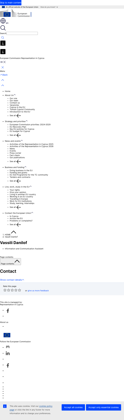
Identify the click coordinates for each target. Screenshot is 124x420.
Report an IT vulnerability (16, 387)
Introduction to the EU (20, 112)
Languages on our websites (17, 389)
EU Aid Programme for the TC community (29, 175)
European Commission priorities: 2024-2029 (30, 124)
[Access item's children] (15, 94)
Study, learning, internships (22, 203)
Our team (14, 100)
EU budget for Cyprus (20, 131)
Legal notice (10, 395)
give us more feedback (38, 290)
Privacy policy (11, 393)
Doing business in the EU (21, 170)
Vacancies (14, 105)
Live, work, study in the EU (17, 187)
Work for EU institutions (21, 201)
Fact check (15, 155)
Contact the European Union (18, 213)
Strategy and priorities (15, 121)
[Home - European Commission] (17, 13)
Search (3, 33)
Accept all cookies (73, 407)
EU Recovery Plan (18, 127)
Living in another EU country (23, 194)
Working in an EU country (21, 196)
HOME (8, 234)
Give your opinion (18, 192)
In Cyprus (14, 216)
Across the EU (16, 218)
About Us (9, 95)
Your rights (15, 190)
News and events (13, 141)
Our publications (17, 157)
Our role (13, 98)
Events (13, 151)
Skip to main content (10, 2)
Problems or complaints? (21, 221)
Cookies (8, 391)
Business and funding (14, 167)
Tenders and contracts (20, 177)
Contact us (15, 103)
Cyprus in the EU (17, 107)
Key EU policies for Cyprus (22, 129)
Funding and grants (18, 172)
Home (7, 91)
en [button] (7, 23)
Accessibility (10, 326)
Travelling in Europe (19, 199)
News (12, 149)
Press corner (15, 153)
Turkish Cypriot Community (22, 109)
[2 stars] (6, 290)
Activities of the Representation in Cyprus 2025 (31, 144)
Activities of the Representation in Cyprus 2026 (31, 146)
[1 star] (5, 290)
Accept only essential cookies (103, 407)
